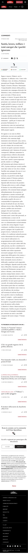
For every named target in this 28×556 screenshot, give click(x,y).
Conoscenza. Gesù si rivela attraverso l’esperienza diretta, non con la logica (13, 378)
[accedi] (25, 2)
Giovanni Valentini (7, 335)
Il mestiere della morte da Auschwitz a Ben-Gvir (13, 408)
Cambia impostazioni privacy (10, 503)
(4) (26, 412)
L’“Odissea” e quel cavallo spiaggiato (12, 393)
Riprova (14, 485)
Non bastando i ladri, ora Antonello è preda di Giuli (14, 361)
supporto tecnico (5, 480)
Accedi (7, 446)
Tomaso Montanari (7, 365)
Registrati (20, 446)
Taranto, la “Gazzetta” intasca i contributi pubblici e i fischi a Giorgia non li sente (11, 330)
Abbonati (19, 2)
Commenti (5, 35)
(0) (26, 335)
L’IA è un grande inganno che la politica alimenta (12, 345)
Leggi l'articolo (22, 339)
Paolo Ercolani (6, 350)
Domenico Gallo (6, 412)
